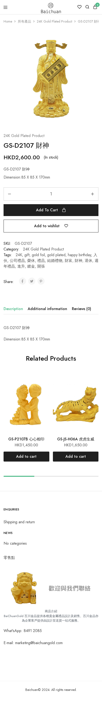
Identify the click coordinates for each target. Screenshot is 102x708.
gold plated (56, 255)
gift (26, 255)
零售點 (9, 557)
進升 (21, 266)
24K (19, 255)
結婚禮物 (54, 260)
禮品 (41, 260)
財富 (68, 260)
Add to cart (47, 210)
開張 (41, 266)
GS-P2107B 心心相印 (26, 439)
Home (8, 21)
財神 (78, 260)
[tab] (14, 309)
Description (13, 309)
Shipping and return (19, 522)
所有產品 (24, 21)
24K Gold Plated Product (24, 135)
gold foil (38, 255)
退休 (88, 260)
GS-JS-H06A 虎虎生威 (75, 439)
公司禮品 (17, 260)
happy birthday (79, 255)
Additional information (47, 309)
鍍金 (31, 266)
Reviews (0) (81, 309)
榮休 (31, 260)
